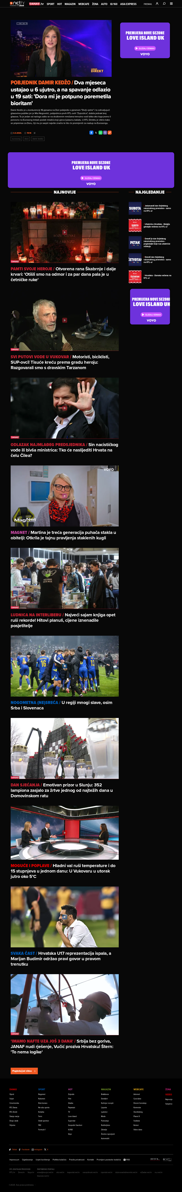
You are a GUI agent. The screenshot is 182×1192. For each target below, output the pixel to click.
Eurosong (16, 138)
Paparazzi (71, 1107)
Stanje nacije (14, 1116)
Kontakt (90, 1159)
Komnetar (137, 1107)
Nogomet (41, 1094)
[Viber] (105, 133)
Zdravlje (104, 1129)
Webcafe (83, 4)
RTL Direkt (13, 1111)
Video (168, 1094)
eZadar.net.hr (146, 1172)
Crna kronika (14, 1103)
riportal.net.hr (106, 1172)
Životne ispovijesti (108, 1134)
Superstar (71, 1120)
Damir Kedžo (37, 138)
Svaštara (137, 1120)
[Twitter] (96, 133)
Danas (13, 1089)
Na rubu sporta (43, 1107)
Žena (95, 4)
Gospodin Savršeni (75, 1125)
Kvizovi (136, 1125)
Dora (26, 138)
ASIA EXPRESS (128, 4)
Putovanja (105, 1120)
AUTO (104, 4)
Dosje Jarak (14, 1120)
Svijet (12, 1098)
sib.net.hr (60, 1172)
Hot (59, 4)
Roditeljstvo (105, 1125)
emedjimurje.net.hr (45, 1172)
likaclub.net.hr (43, 1175)
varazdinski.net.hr (90, 1172)
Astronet (137, 1094)
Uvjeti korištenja (43, 1159)
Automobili (105, 1138)
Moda (103, 1116)
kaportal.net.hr (73, 1172)
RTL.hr (12, 1172)
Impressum (14, 1159)
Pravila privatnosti (76, 1159)
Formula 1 (41, 1129)
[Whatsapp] (101, 133)
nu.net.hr (159, 1172)
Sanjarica (168, 1103)
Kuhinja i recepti (107, 1103)
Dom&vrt (104, 1098)
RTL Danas (13, 1107)
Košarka (41, 1111)
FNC (39, 1125)
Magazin (70, 4)
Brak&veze (105, 1094)
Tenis (40, 1116)
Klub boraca (42, 1103)
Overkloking (138, 1111)
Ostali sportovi (43, 1120)
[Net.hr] (167, 1159)
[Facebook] (91, 133)
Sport (50, 4)
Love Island (72, 1116)
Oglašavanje (27, 1159)
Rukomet (41, 1098)
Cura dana (137, 1098)
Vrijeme (12, 1125)
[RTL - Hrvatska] (155, 1159)
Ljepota (104, 1107)
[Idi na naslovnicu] (18, 7)
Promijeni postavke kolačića (109, 1159)
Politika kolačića (59, 1159)
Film (69, 1098)
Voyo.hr (31, 1172)
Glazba (70, 1103)
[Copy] (110, 133)
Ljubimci (104, 1111)
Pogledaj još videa (22, 1071)
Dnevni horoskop (140, 1103)
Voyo (70, 1134)
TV (69, 1111)
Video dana (138, 1129)
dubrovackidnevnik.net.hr (126, 1172)
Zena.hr (21, 1172)
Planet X (137, 1116)
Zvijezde (71, 1094)
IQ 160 (113, 4)
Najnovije (168, 1099)
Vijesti (12, 1094)
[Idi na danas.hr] (36, 4)
